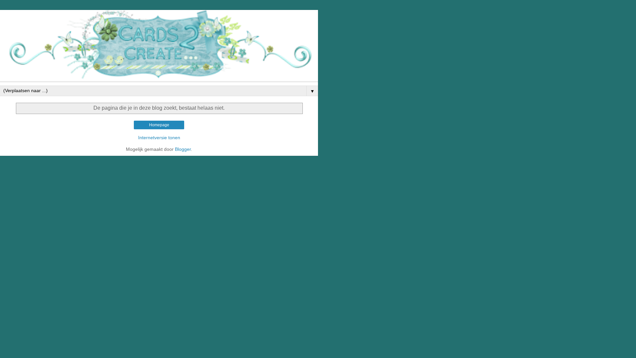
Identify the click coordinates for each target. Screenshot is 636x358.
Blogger (183, 149)
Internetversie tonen (159, 137)
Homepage (159, 125)
